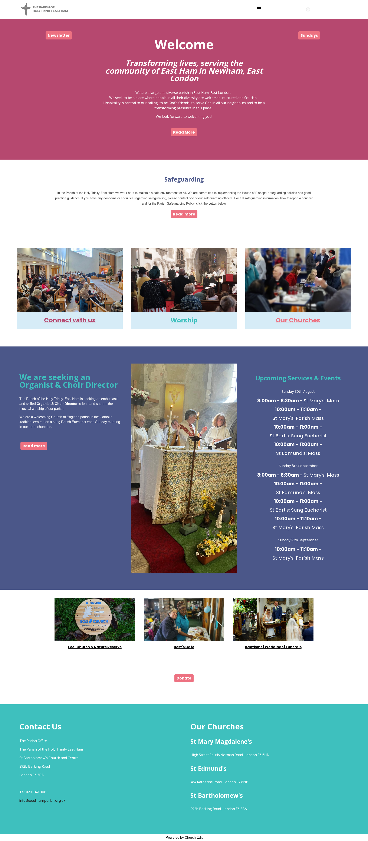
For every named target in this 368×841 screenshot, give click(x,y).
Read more (184, 214)
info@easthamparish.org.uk (42, 800)
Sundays (309, 35)
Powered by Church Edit (184, 837)
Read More (184, 132)
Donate (184, 678)
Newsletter (59, 35)
